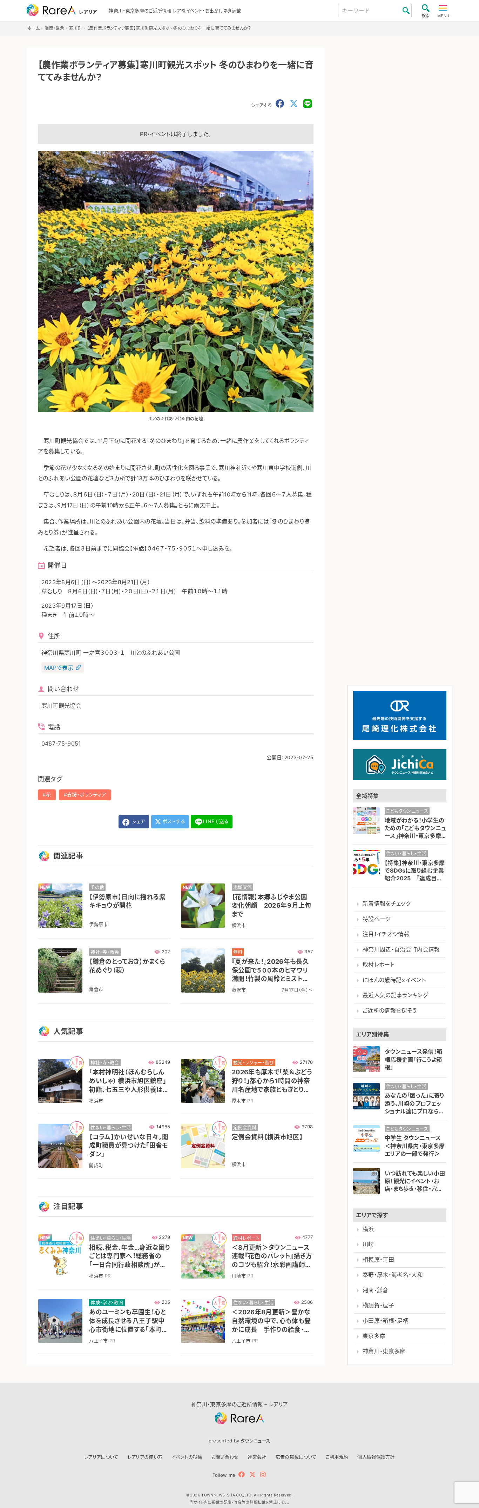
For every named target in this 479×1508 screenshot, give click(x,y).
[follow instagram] (262, 1474)
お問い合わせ (225, 1457)
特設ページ (377, 919)
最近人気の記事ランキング (395, 995)
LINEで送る (216, 821)
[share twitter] (294, 104)
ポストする (173, 821)
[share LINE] (307, 104)
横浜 (368, 1229)
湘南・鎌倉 (376, 1290)
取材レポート (378, 964)
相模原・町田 (378, 1259)
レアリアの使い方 (145, 1457)
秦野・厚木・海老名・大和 (393, 1275)
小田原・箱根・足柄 (386, 1320)
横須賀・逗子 (378, 1305)
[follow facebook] (241, 1474)
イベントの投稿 (186, 1457)
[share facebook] (280, 104)
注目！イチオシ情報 (386, 934)
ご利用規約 (337, 1457)
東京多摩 (374, 1336)
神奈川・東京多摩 (384, 1351)
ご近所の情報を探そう (390, 1010)
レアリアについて (101, 1457)
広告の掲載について (296, 1457)
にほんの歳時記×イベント (394, 980)
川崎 (368, 1244)
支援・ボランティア (86, 795)
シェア (137, 821)
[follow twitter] (252, 1474)
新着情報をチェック (387, 903)
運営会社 (257, 1457)
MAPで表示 (59, 667)
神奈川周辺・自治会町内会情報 (401, 949)
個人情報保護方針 (376, 1457)
